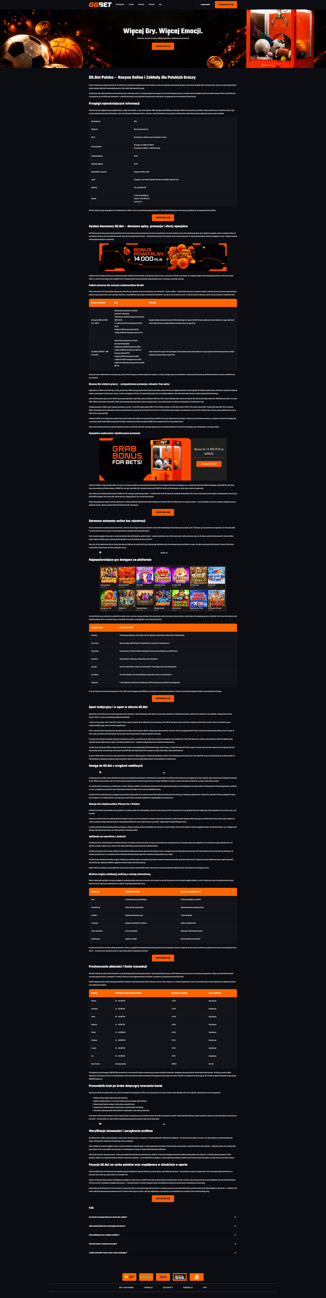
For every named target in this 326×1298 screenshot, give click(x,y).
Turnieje (131, 4)
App (160, 4)
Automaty (141, 4)
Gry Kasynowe (120, 4)
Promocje (152, 4)
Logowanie (205, 4)
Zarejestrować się (226, 4)
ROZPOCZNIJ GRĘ (163, 217)
